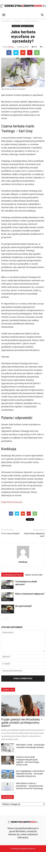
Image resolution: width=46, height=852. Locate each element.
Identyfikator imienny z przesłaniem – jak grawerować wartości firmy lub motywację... (30, 786)
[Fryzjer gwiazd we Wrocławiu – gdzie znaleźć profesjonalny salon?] (23, 705)
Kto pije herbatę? (23, 606)
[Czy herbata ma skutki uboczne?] (7, 584)
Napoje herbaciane (27, 26)
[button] (42, 14)
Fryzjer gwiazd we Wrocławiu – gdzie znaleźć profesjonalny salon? (22, 723)
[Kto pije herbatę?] (7, 609)
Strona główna (6, 21)
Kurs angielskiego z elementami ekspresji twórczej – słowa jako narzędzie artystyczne (30, 773)
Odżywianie (16, 26)
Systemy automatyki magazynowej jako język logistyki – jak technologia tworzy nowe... (27, 761)
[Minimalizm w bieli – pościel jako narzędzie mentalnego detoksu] (7, 747)
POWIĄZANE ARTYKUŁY (12, 575)
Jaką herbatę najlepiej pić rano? (34, 534)
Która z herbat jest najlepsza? (29, 593)
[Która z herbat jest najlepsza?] (7, 596)
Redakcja (11, 47)
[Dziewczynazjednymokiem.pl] (23, 6)
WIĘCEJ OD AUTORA (33, 575)
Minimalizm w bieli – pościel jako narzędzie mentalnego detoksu (30, 746)
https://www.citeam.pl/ (11, 502)
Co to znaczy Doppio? (10, 533)
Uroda (4, 715)
